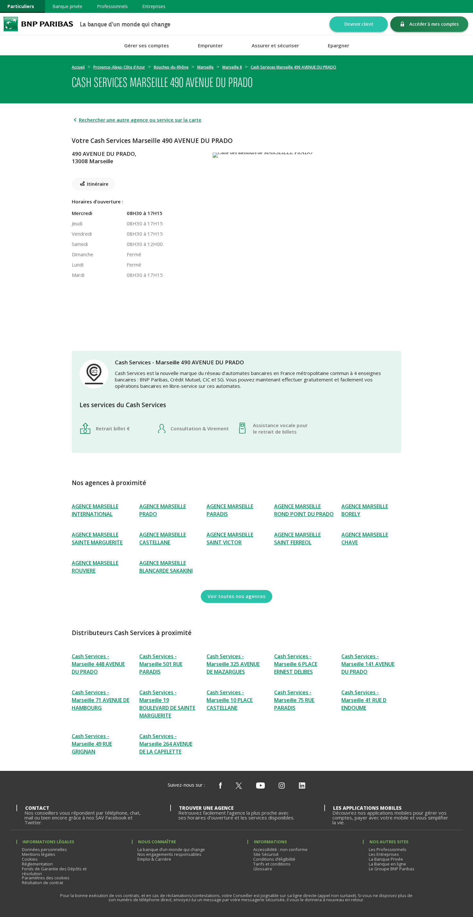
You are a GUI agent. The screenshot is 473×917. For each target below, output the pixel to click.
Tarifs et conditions (272, 864)
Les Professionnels (387, 849)
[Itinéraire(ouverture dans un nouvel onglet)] (307, 154)
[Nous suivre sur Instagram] (282, 786)
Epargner (338, 45)
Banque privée (67, 6)
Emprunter (210, 45)
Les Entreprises (384, 854)
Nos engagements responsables (169, 854)
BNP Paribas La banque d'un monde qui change (38, 24)
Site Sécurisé (266, 854)
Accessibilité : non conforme (280, 849)
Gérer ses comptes (146, 45)
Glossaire (262, 869)
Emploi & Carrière (154, 859)
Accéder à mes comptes (434, 24)
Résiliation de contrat (42, 882)
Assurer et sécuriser (275, 45)
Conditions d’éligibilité (274, 859)
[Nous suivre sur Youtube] (260, 786)
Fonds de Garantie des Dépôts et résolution (54, 871)
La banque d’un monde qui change (171, 849)
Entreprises (153, 6)
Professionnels (112, 6)
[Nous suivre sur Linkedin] (302, 786)
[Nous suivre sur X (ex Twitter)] (239, 786)
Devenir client (358, 24)
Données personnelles (44, 849)
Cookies (30, 859)
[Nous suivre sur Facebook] (220, 786)
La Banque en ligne (387, 864)
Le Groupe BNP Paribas (391, 869)
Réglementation (37, 864)
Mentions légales (38, 854)
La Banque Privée (386, 859)
